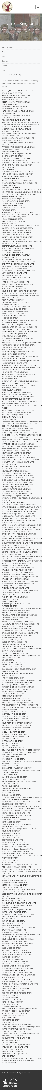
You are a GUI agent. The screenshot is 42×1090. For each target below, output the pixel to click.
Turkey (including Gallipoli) (11, 75)
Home (4, 29)
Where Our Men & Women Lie (29, 29)
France (4, 56)
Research (12, 29)
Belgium (4, 52)
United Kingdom (7, 47)
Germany (5, 61)
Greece (4, 66)
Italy (3, 70)
